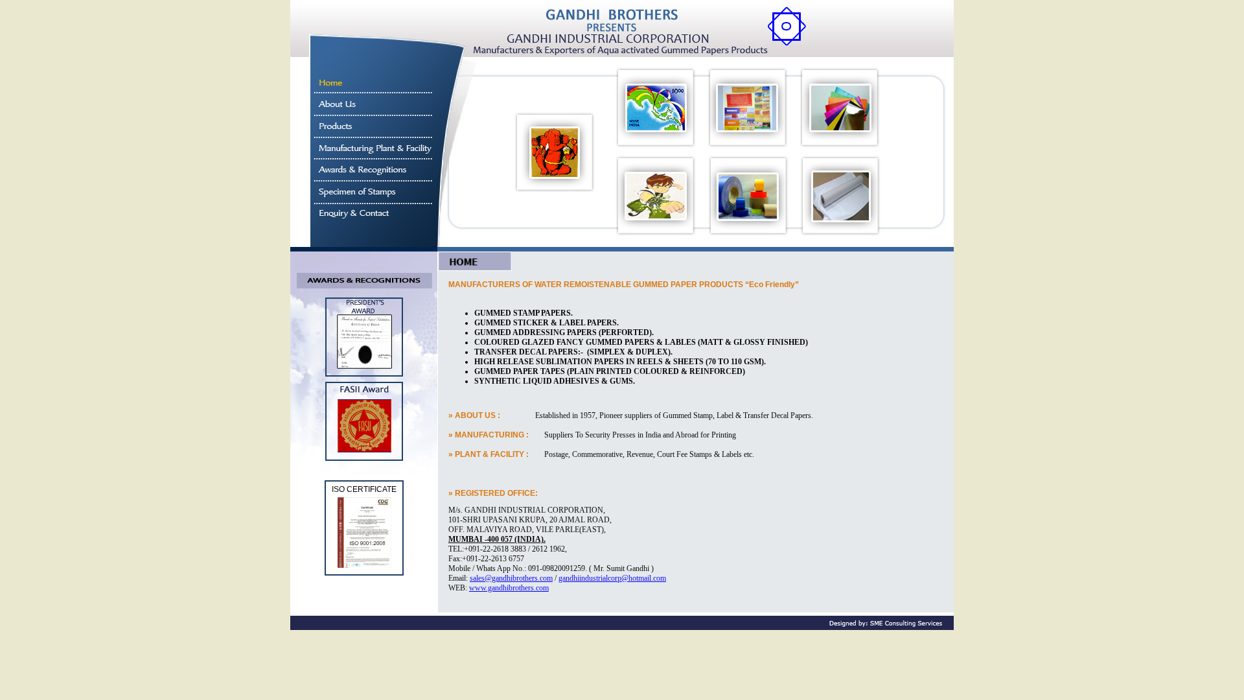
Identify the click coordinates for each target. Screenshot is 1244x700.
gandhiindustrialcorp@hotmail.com (612, 578)
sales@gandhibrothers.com (511, 578)
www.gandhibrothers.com (509, 587)
